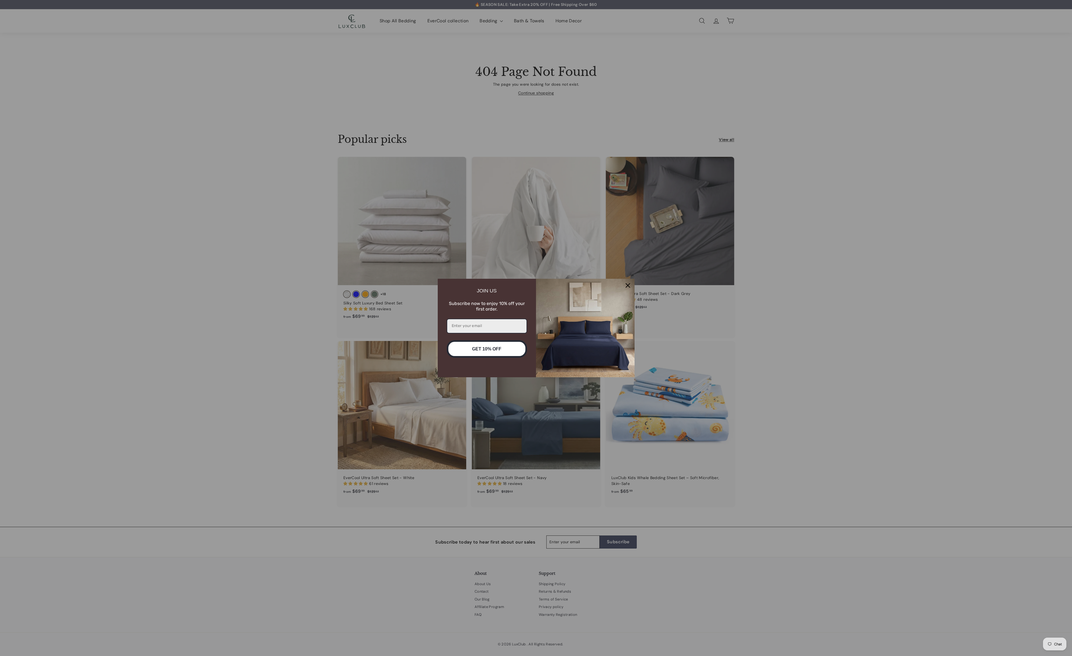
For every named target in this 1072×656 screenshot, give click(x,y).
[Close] (628, 285)
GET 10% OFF (486, 349)
